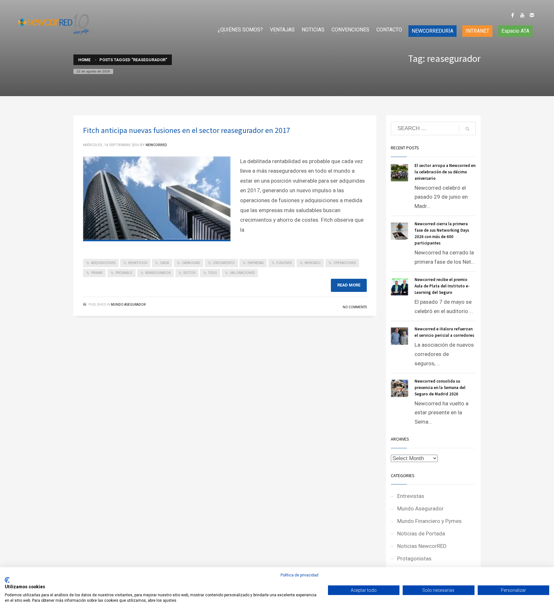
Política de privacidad (299, 575)
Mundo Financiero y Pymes (429, 521)
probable (123, 273)
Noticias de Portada (421, 533)
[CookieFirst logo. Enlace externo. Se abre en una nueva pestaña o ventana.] (7, 580)
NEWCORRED (156, 145)
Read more (348, 285)
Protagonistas (414, 558)
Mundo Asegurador (128, 304)
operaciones (344, 263)
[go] (467, 129)
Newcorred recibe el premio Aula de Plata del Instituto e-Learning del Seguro (442, 286)
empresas (256, 263)
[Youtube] (522, 15)
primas (97, 273)
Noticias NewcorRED (422, 546)
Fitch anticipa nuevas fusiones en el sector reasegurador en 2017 (186, 130)
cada (164, 263)
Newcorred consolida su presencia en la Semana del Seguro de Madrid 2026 (440, 387)
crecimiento (224, 263)
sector (189, 273)
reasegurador (158, 273)
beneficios (137, 263)
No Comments (355, 307)
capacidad (191, 263)
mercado (313, 263)
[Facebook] (512, 15)
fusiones (284, 263)
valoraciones (242, 273)
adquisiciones (103, 263)
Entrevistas (410, 496)
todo (212, 273)
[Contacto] (532, 15)
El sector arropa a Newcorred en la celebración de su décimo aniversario (445, 172)
